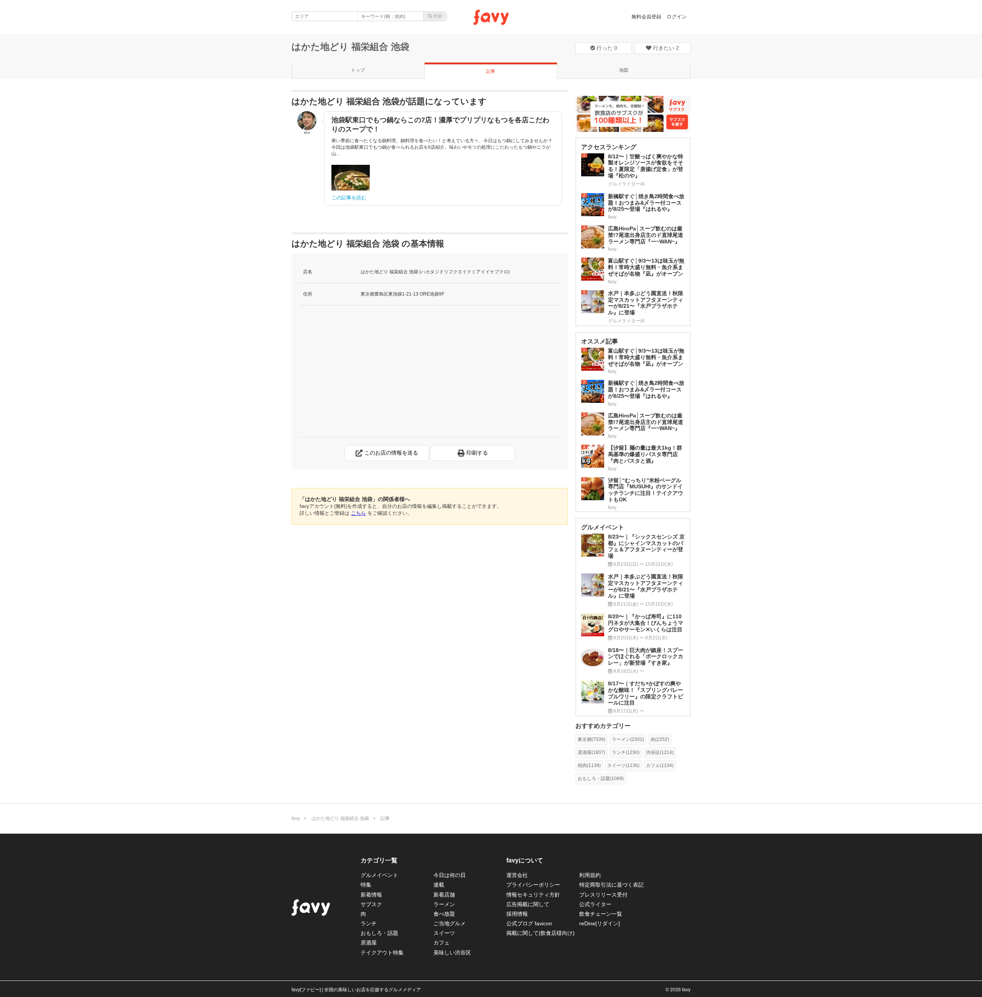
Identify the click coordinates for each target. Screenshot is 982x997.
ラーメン (444, 904)
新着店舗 (444, 895)
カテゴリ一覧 (379, 860)
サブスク (371, 904)
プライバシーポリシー (533, 885)
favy (296, 818)
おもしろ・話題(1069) (601, 778)
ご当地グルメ (449, 923)
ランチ (369, 923)
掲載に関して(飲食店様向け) (540, 933)
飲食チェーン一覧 (600, 914)
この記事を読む (348, 197)
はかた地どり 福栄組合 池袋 (350, 46)
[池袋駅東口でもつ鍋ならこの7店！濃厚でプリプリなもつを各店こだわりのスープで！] (350, 178)
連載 (438, 885)
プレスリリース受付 (603, 895)
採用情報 (517, 914)
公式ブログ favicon (529, 923)
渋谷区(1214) (660, 752)
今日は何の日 (449, 875)
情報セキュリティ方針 (533, 895)
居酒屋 (369, 943)
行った (606, 48)
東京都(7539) (591, 739)
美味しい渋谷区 (452, 952)
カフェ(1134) (660, 765)
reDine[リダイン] (599, 923)
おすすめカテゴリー (603, 726)
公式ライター (595, 904)
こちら (358, 513)
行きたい (665, 48)
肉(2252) (660, 739)
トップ (358, 70)
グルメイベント (379, 875)
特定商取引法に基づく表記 (611, 885)
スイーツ (444, 933)
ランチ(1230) (625, 752)
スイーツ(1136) (623, 765)
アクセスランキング (608, 147)
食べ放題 (444, 914)
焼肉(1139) (589, 765)
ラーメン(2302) (628, 739)
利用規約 (590, 875)
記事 (490, 71)
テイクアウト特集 (382, 952)
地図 (623, 70)
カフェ (441, 943)
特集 (366, 885)
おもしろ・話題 (379, 933)
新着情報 (371, 895)
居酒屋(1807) (591, 752)
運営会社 (517, 875)
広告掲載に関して (527, 904)
